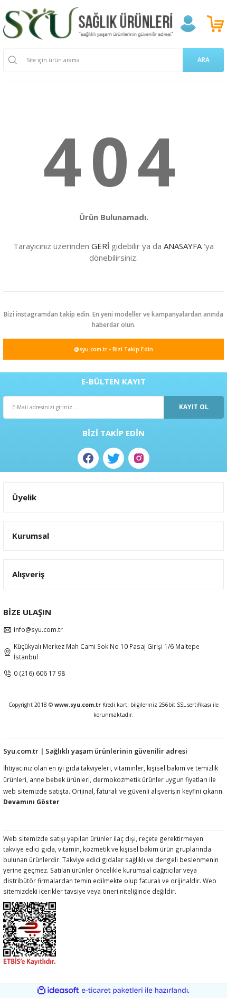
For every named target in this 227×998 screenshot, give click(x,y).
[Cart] (215, 23)
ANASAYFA (183, 246)
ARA (203, 59)
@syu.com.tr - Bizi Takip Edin (113, 349)
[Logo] (88, 23)
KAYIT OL (194, 406)
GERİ (100, 246)
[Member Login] (187, 23)
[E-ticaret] (112, 990)
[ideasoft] (58, 990)
